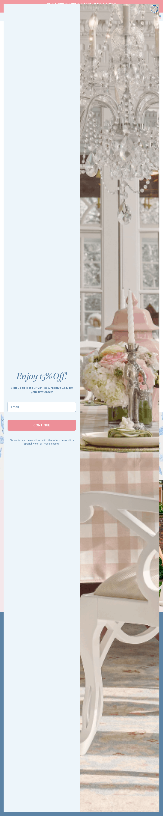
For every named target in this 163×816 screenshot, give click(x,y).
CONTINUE (41, 425)
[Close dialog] (154, 8)
